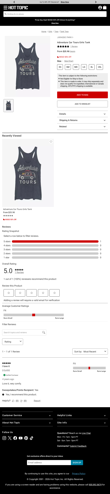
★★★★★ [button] (8, 216)
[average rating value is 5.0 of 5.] (63, 46)
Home (43, 31)
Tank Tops (64, 31)
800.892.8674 (95, 484)
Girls (50, 31)
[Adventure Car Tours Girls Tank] (28, 173)
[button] (5, 7)
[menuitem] (105, 7)
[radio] (60, 67)
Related (62, 126)
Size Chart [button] (68, 61)
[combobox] (55, 14)
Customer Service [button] (12, 415)
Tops (56, 31)
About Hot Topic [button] (11, 422)
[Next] (96, 2)
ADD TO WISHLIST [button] (82, 104)
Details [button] (72, 51)
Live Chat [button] (86, 433)
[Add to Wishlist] (51, 142)
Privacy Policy (78, 473)
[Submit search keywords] (5, 14)
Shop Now (65, 2)
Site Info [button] (62, 422)
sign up (77, 462)
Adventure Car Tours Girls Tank (17, 209)
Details (62, 114)
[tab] (8, 105)
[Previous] (14, 2)
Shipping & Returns (68, 120)
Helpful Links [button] (64, 415)
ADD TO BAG (82, 95)
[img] (4, 438)
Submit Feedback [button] (78, 446)
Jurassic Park (64, 37)
